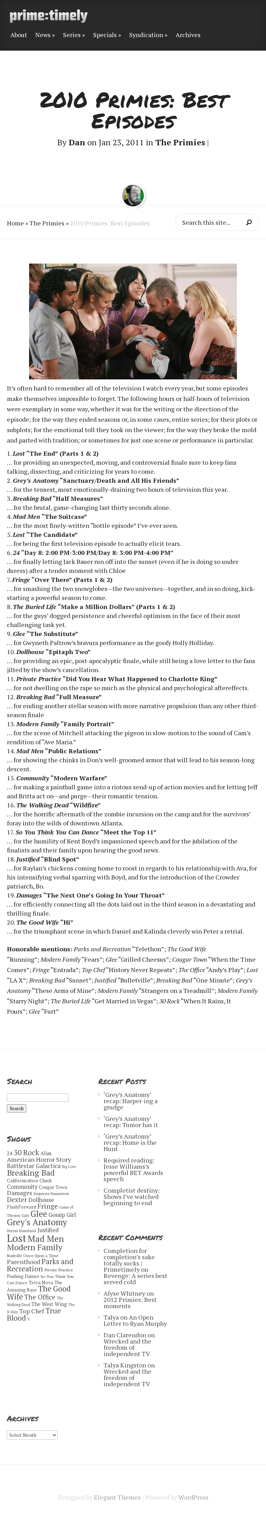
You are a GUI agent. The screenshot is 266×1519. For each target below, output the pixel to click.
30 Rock (26, 1152)
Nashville (14, 1255)
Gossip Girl (62, 1215)
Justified (48, 1230)
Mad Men (46, 1238)
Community (22, 1187)
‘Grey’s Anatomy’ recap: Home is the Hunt (130, 1142)
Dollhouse (41, 1200)
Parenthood (23, 1262)
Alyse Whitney (124, 1293)
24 (9, 1153)
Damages (19, 1193)
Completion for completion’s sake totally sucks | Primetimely (129, 1259)
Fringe (47, 1206)
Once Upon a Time (41, 1256)
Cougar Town (53, 1187)
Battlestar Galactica (34, 1166)
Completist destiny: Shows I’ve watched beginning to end (132, 1196)
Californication (22, 1180)
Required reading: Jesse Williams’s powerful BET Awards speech (133, 1169)
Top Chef (31, 1311)
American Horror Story (39, 1159)
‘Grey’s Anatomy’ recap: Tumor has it (131, 1121)
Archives (188, 35)
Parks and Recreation (40, 1264)
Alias (46, 1153)
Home (15, 223)
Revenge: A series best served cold (135, 1278)
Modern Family (34, 1247)
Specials (105, 35)
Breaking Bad (31, 1172)
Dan (77, 142)
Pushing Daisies (23, 1276)
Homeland (27, 1230)
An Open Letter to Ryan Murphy (135, 1320)
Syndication (146, 35)
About (18, 35)
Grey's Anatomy (37, 1222)
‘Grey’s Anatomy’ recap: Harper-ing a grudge (131, 1100)
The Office (39, 1297)
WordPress (193, 1497)
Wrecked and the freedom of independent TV (127, 1347)
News (43, 35)
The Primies (180, 142)
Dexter (17, 1199)
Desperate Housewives (51, 1193)
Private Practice (58, 1270)
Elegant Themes (117, 1497)
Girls (25, 1215)
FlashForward (21, 1207)
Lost (16, 1238)
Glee (38, 1213)
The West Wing (49, 1304)
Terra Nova (41, 1282)
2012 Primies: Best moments (130, 1302)
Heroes (12, 1230)
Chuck (45, 1180)
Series (72, 35)
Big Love (69, 1166)
